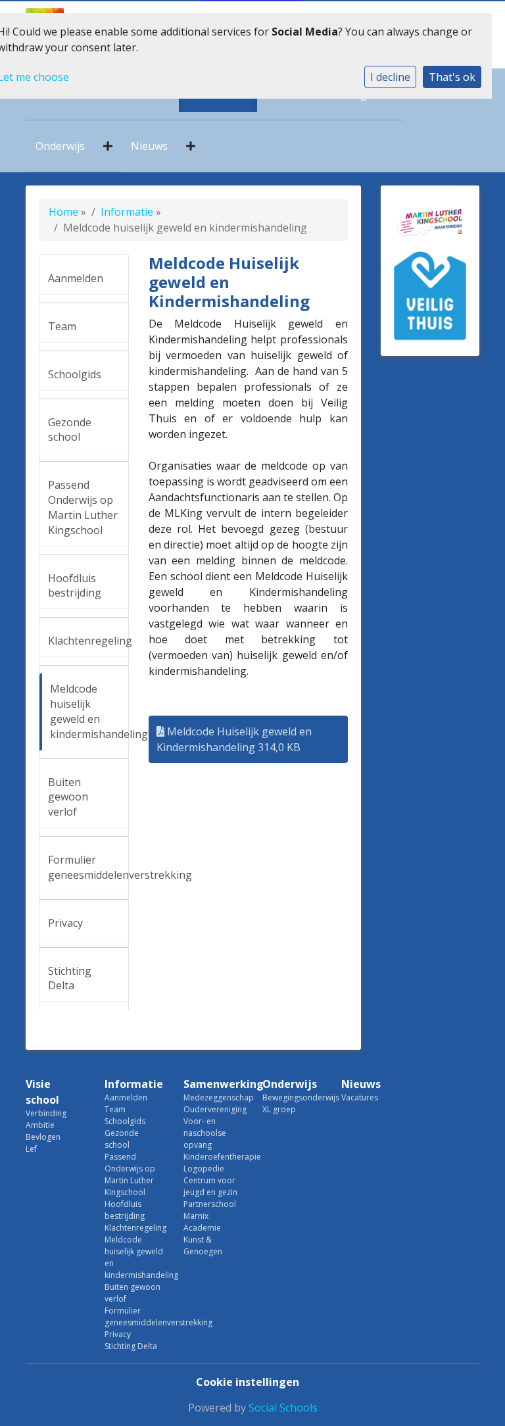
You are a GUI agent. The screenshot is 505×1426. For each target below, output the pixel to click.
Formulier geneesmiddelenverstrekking (88, 867)
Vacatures (359, 1097)
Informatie (127, 212)
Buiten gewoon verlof (68, 797)
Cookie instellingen (247, 1382)
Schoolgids (74, 374)
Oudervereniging (213, 1109)
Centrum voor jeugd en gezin (210, 1186)
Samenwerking (213, 1084)
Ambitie (40, 1125)
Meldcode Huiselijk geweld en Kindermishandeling (234, 739)
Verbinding (46, 1113)
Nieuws (149, 146)
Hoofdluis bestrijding (74, 586)
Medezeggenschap (213, 1097)
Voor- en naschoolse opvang (204, 1133)
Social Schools (283, 1407)
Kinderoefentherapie (213, 1156)
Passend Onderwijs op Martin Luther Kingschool (83, 507)
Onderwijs (60, 146)
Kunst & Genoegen (202, 1245)
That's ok (452, 77)
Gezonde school (69, 430)
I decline (390, 77)
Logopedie (203, 1168)
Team (62, 326)
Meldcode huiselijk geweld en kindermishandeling (89, 711)
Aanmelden (75, 278)
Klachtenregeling (88, 640)
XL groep (279, 1109)
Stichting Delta (69, 978)
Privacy (65, 923)
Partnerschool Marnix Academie (209, 1215)
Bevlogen (43, 1137)
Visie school (42, 1092)
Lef (31, 1148)
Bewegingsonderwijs (292, 1097)
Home (63, 212)
